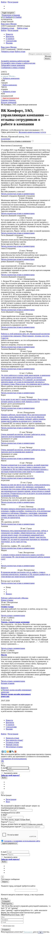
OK (2, 761)
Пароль (4, 770)
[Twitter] (5, 751)
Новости (9, 34)
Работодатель (7, 904)
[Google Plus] (15, 751)
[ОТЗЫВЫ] (11, 17)
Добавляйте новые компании (13, 65)
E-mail (3, 768)
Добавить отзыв (9, 91)
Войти (3, 2)
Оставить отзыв (12, 742)
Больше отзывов (7, 683)
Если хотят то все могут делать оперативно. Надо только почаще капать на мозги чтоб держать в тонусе (24, 400)
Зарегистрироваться (10, 98)
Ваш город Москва (9, 24)
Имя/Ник (5, 810)
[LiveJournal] (13, 751)
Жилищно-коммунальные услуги (32, 132)
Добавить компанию (10, 78)
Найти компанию (9, 85)
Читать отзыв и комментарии (13, 615)
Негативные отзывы (14, 747)
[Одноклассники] (8, 751)
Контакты (10, 36)
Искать (47, 59)
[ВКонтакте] (2, 751)
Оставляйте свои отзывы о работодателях (18, 63)
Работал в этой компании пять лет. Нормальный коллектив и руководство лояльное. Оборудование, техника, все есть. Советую (25, 336)
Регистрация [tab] (11, 799)
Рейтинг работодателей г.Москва (14, 598)
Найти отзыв (22, 28)
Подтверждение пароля (11, 827)
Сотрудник (6, 901)
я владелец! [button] (5, 139)
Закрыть (5, 882)
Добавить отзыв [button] (7, 28)
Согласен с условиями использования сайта (22, 841)
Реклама (9, 43)
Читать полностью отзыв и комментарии (18, 194)
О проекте (10, 39)
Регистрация (13, 2)
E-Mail (4, 815)
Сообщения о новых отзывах (13, 67)
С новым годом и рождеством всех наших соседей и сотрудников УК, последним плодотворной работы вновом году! (25, 557)
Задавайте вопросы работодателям (15, 61)
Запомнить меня (10, 773)
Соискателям (11, 41)
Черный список (12, 745)
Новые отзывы (7, 600)
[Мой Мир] (10, 751)
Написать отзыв (12, 738)
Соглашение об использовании (14, 759)
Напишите (28, 932)
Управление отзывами (11, 15)
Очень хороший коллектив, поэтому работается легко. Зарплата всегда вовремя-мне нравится (23, 435)
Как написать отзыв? (14, 740)
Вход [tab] (8, 802)
